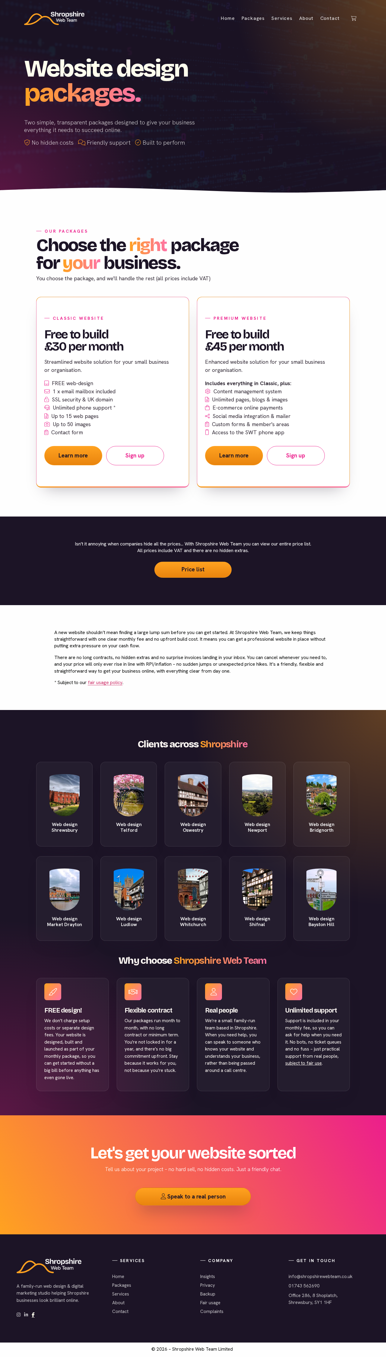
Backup (207, 1294)
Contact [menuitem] (330, 18)
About (118, 1303)
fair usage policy (105, 682)
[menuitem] (354, 18)
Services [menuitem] (281, 18)
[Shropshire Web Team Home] (54, 18)
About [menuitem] (306, 18)
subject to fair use (303, 1063)
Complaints (211, 1311)
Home (118, 1277)
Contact (120, 1311)
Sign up (134, 455)
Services (120, 1294)
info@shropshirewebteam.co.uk (321, 1277)
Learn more (73, 455)
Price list (193, 569)
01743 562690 (304, 1286)
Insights (207, 1277)
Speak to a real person (193, 1196)
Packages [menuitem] (253, 18)
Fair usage (210, 1303)
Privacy (207, 1285)
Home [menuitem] (228, 18)
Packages (121, 1285)
